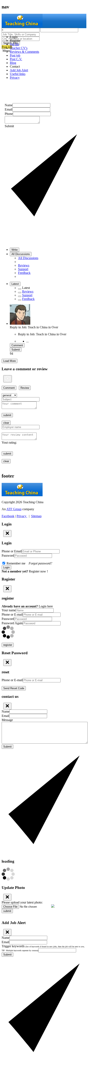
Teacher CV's (18, 48)
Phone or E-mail (12, 614)
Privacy (15, 77)
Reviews (23, 265)
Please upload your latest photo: (22, 902)
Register (15, 40)
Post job (15, 55)
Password (8, 555)
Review (24, 387)
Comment (17, 345)
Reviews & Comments (24, 51)
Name (8, 105)
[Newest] (19, 296)
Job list (14, 44)
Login (14, 37)
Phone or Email (12, 551)
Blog (13, 63)
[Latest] (19, 289)
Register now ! (38, 571)
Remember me (29, 563)
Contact (15, 66)
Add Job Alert (19, 70)
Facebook (8, 516)
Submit (15, 349)
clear (6, 422)
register (7, 644)
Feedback (24, 273)
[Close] (7, 378)
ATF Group (13, 509)
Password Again (12, 623)
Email (8, 109)
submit (7, 415)
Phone (9, 113)
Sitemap (36, 516)
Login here (46, 606)
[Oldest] (19, 300)
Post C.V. (16, 59)
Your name (9, 610)
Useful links (17, 74)
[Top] (19, 292)
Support (23, 269)
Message (7, 720)
